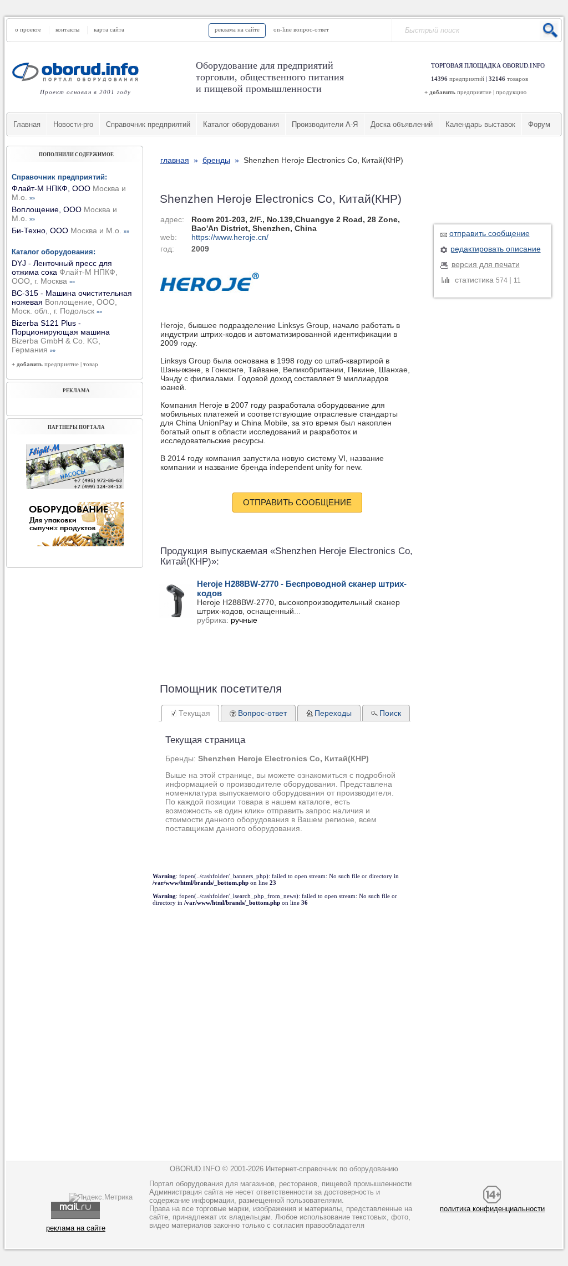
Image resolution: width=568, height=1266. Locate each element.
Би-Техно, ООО (70, 230)
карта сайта (109, 29)
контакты (67, 29)
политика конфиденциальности (492, 1209)
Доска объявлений (402, 124)
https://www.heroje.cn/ (229, 237)
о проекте (28, 29)
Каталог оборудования (241, 124)
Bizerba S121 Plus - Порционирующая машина (61, 336)
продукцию (511, 92)
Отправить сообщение (297, 502)
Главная (26, 124)
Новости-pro (73, 124)
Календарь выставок (480, 124)
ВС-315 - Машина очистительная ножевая (72, 302)
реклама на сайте (237, 29)
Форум (539, 124)
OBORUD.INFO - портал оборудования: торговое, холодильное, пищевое (78, 71)
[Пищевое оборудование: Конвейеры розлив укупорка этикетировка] (75, 485)
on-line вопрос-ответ (301, 29)
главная (174, 160)
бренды (216, 160)
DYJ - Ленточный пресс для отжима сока (65, 272)
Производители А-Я (325, 124)
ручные (244, 620)
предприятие (474, 92)
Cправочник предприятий (148, 124)
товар (90, 364)
